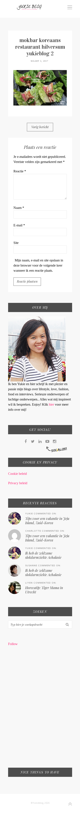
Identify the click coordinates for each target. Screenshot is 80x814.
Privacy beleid (17, 483)
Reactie (19, 171)
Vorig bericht (40, 127)
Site (16, 243)
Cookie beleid (17, 473)
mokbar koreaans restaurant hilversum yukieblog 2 (40, 47)
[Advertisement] (40, 710)
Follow (13, 644)
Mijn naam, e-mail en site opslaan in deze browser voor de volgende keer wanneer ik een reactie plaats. (38, 265)
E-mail (19, 225)
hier (52, 404)
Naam (18, 208)
